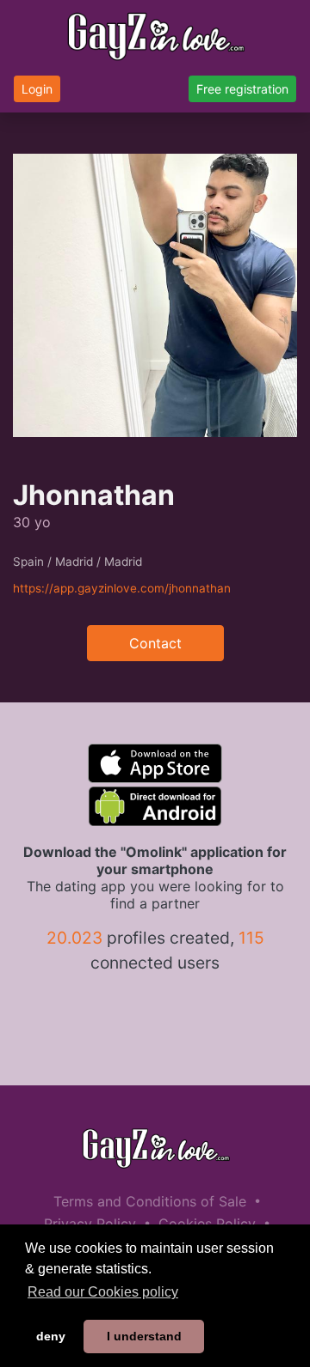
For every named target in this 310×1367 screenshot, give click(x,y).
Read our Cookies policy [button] (103, 1292)
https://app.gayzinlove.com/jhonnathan (122, 588)
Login (37, 89)
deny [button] (50, 1336)
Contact (155, 643)
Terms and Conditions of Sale (149, 1201)
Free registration (242, 89)
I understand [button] (144, 1336)
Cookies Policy (207, 1223)
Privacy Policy (90, 1223)
